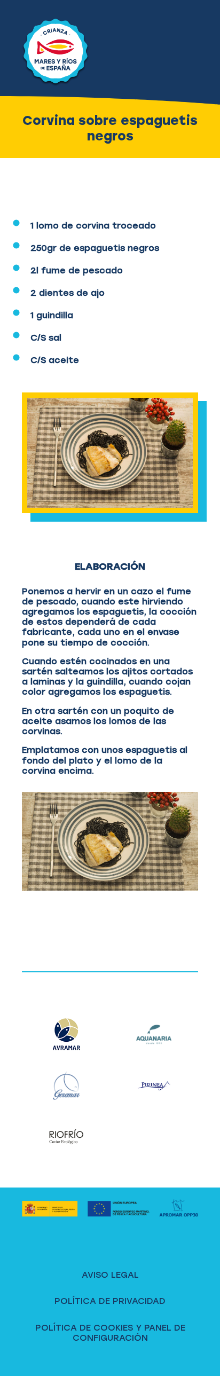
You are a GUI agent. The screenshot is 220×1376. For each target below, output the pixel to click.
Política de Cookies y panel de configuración (110, 1333)
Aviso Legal (110, 1275)
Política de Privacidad (110, 1301)
